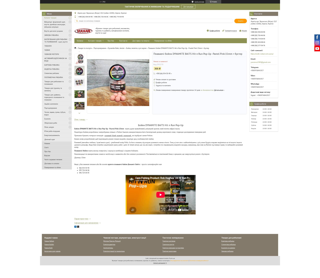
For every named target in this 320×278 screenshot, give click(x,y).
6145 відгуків (199, 2)
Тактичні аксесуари (169, 251)
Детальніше (188, 6)
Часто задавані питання (53, 159)
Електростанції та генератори (114, 251)
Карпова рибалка (227, 241)
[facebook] (75, 227)
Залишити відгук (231, 31)
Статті (46, 147)
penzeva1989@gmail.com (261, 62)
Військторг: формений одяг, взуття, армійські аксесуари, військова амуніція (54, 24)
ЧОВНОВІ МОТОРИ (51, 54)
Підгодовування (50, 108)
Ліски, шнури (49, 127)
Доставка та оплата (51, 163)
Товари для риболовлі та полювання (54, 82)
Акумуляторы (108, 248)
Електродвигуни (109, 244)
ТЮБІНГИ (48, 46)
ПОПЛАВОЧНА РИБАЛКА (53, 77)
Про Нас (47, 151)
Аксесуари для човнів (52, 251)
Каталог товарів (50, 18)
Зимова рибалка (227, 251)
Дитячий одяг (49, 139)
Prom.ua (172, 258)
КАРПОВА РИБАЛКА (51, 65)
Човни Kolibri (49, 244)
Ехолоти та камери (228, 248)
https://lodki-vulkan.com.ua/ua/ (262, 54)
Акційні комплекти (51, 104)
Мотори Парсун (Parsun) (112, 241)
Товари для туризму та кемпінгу (53, 89)
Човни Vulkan (49, 241)
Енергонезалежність (52, 135)
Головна (80, 41)
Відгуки (47, 155)
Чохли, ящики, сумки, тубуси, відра (55, 113)
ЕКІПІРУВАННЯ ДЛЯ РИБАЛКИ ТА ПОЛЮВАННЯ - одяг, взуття (56, 40)
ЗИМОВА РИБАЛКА (51, 35)
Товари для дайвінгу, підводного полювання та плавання (54, 97)
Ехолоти (47, 119)
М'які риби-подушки (52, 131)
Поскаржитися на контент (179, 260)
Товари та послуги (85, 48)
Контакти (123, 41)
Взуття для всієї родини (53, 31)
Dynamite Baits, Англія (116, 48)
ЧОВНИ (47, 50)
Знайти (240, 21)
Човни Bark (48, 248)
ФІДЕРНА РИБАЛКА (51, 69)
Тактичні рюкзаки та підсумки (173, 248)
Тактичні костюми (168, 241)
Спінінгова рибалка (51, 73)
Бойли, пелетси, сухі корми (136, 48)
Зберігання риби (50, 123)
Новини (47, 143)
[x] (78, 227)
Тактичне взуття (168, 244)
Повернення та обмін (52, 167)
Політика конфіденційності (199, 260)
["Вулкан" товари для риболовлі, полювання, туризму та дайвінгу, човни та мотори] (83, 31)
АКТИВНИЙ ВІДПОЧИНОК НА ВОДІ (55, 59)
